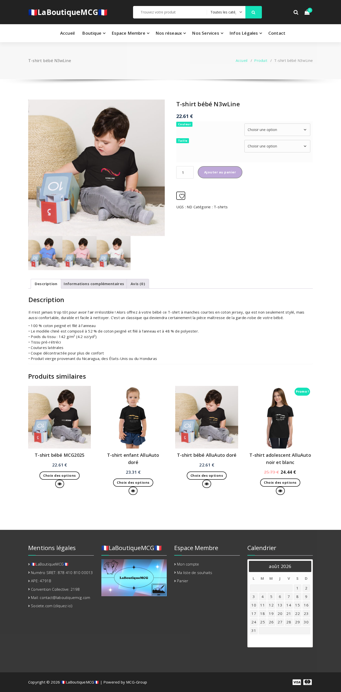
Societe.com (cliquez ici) (51, 605)
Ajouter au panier (220, 172)
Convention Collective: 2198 (55, 589)
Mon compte (188, 564)
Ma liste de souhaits (194, 572)
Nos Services (205, 33)
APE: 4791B (41, 580)
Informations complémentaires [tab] (94, 283)
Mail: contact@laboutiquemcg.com (60, 597)
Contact (276, 33)
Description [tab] (46, 283)
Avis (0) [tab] (138, 283)
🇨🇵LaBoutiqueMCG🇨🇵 (67, 12)
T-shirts (221, 206)
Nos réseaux (169, 33)
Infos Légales (243, 33)
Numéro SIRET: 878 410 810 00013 (62, 572)
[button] (253, 12)
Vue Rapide (137, 490)
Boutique (91, 33)
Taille (182, 140)
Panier (182, 580)
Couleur (184, 124)
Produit (260, 60)
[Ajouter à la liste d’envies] (180, 196)
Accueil (67, 33)
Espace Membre (128, 33)
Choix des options (59, 475)
